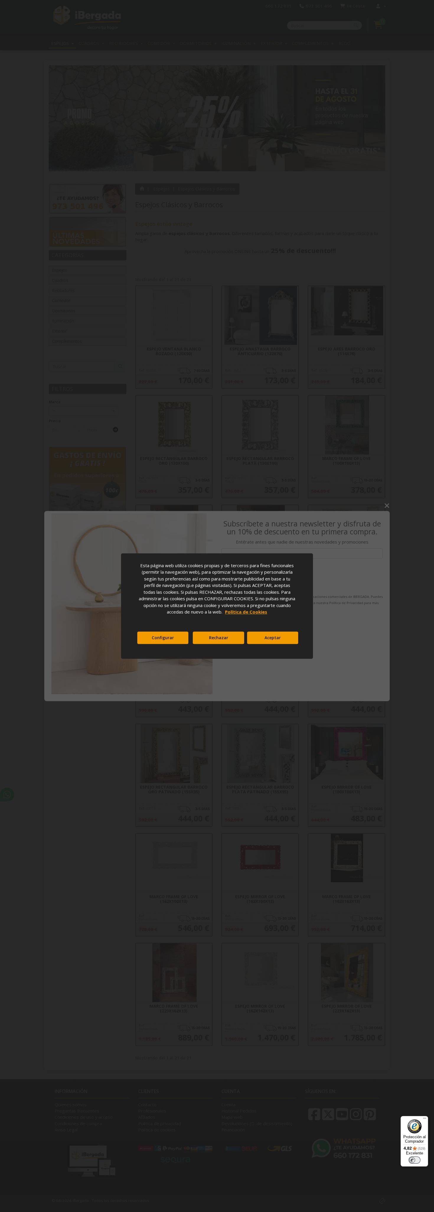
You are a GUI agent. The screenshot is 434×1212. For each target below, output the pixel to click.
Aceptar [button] (273, 637)
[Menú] (424, 1119)
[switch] (414, 1160)
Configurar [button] (163, 637)
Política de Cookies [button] (246, 612)
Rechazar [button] (218, 637)
